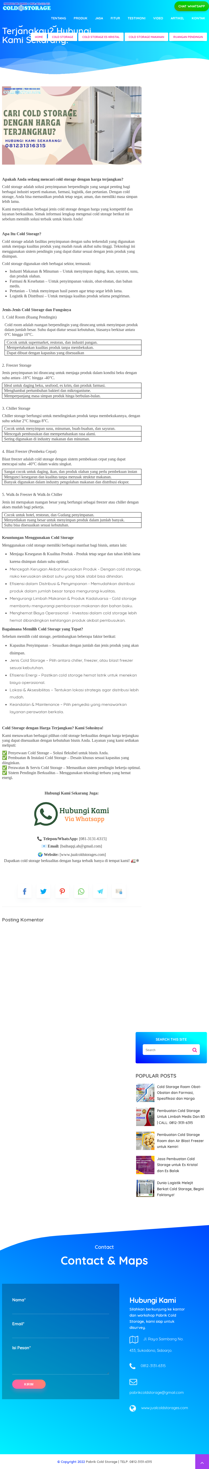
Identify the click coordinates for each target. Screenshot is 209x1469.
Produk (80, 18)
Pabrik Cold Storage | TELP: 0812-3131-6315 (119, 1462)
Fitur (115, 18)
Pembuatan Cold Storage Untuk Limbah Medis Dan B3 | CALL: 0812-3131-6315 (181, 1116)
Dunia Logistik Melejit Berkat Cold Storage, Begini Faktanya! (180, 1189)
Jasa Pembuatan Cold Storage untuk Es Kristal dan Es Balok (177, 1165)
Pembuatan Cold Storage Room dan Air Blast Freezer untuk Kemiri (180, 1140)
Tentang (58, 18)
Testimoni (137, 18)
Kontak (198, 18)
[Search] (195, 1048)
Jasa (99, 18)
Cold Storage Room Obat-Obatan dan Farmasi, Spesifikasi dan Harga (179, 1092)
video (158, 18)
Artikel (177, 18)
